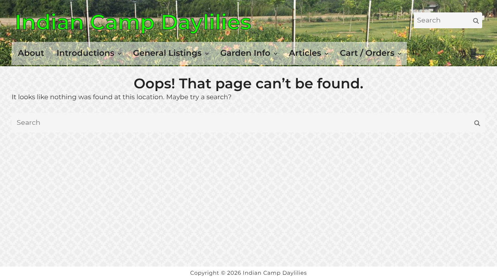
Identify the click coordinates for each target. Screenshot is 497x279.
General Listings (167, 53)
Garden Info (245, 53)
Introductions (86, 53)
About (31, 53)
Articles (305, 53)
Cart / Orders (367, 53)
